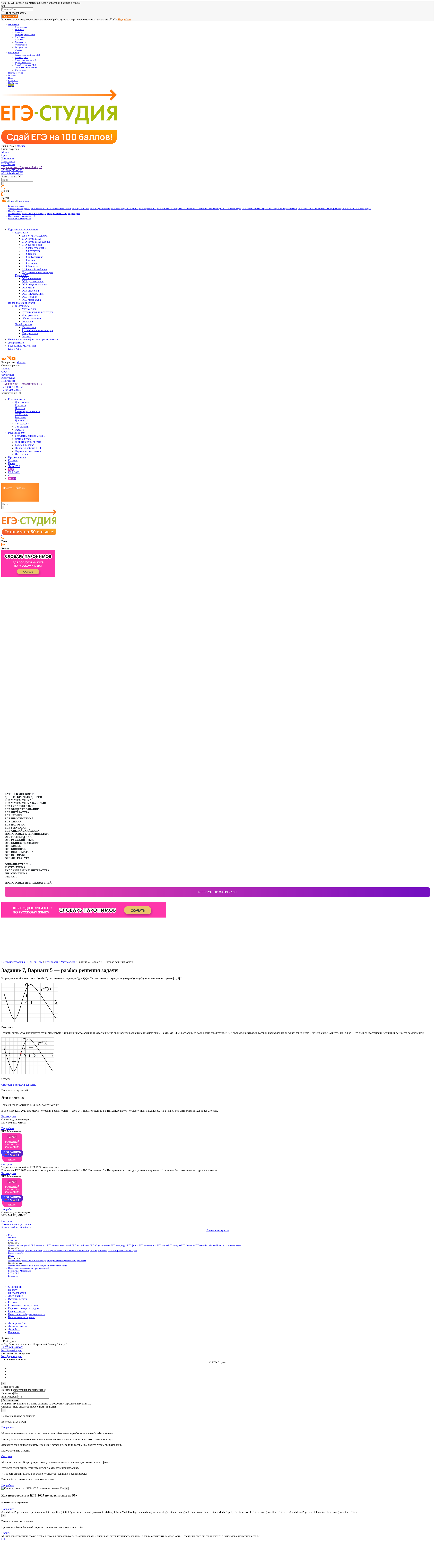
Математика (14, 213)
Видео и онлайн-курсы (21, 302)
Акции (11, 85)
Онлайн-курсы (15, 211)
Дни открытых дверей (25, 60)
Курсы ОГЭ (22, 275)
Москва (21, 145)
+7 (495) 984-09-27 (12, 173)
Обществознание (31, 318)
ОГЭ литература (363, 208)
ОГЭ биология (316, 208)
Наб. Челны (8, 164)
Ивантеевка (8, 161)
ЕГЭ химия (162, 208)
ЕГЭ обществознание (100, 208)
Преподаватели (15, 73)
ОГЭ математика (250, 208)
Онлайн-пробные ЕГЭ (25, 65)
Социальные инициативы (23, 1305)
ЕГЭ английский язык (205, 208)
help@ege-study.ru (11, 1350)
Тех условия (21, 47)
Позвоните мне (10, 1400)
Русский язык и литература (33, 213)
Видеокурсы (74, 213)
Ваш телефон (9, 1396)
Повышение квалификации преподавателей (33, 339)
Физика (63, 213)
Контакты (19, 29)
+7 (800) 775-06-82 (12, 170)
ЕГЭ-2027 (13, 80)
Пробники (13, 83)
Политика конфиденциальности (26, 1314)
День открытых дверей (19, 208)
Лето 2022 (14, 466)
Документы (20, 42)
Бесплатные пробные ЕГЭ (27, 55)
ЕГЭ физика (132, 208)
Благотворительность (25, 34)
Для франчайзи (17, 1323)
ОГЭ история (348, 208)
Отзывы (12, 75)
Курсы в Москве (23, 62)
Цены (10, 78)
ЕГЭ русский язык (80, 208)
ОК (3, 1539)
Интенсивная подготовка (16, 1224)
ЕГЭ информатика (147, 208)
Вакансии (19, 40)
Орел (4, 155)
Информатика (53, 213)
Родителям (13, 1276)
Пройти (5, 1532)
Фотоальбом (21, 45)
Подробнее (124, 19)
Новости (19, 32)
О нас (11, 475)
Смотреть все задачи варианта (18, 1084)
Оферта (18, 50)
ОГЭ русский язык (267, 208)
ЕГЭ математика (39, 208)
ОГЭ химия (303, 208)
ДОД (11, 469)
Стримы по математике (26, 68)
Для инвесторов (17, 1326)
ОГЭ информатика (332, 208)
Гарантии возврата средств (23, 1308)
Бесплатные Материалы (19, 218)
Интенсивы (20, 70)
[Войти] (3, 194)
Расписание (13, 52)
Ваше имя (7, 1393)
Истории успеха (17, 1299)
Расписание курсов (217, 1230)
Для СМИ (14, 1329)
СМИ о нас (20, 37)
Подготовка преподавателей (21, 216)
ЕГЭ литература (119, 208)
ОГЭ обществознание (286, 208)
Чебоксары (7, 158)
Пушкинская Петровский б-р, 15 (21, 167)
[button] (4, 923)
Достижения (21, 27)
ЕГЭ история (174, 208)
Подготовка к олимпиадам (228, 208)
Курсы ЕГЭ (21, 232)
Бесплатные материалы (217, 892)
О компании (13, 24)
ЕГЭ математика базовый (59, 208)
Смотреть (6, 1164)
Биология (27, 321)
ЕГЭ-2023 (14, 472)
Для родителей (16, 342)
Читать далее (8, 1116)
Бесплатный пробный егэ (16, 1227)
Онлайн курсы (23, 324)
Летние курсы (21, 57)
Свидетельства (16, 1311)
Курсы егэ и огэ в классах (23, 229)
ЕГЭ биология (188, 208)
